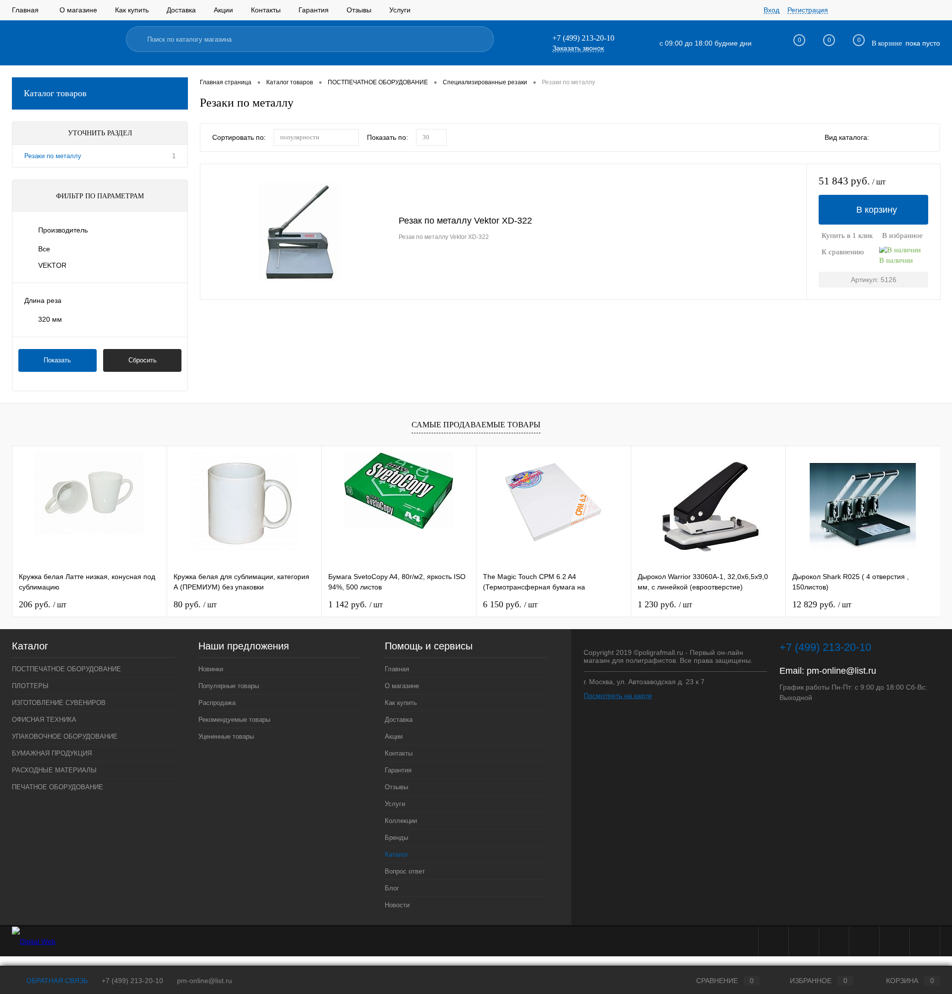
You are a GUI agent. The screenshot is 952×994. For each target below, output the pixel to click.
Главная (25, 10)
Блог (392, 888)
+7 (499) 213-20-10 (132, 981)
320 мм (50, 319)
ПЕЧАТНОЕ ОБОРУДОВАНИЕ (57, 787)
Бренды (396, 837)
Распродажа (217, 702)
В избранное (902, 235)
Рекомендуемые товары (234, 719)
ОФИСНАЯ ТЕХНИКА (44, 719)
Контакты (266, 10)
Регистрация (807, 10)
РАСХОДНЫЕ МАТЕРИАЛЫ (54, 770)
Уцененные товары (226, 736)
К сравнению (843, 252)
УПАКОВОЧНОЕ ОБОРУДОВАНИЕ (65, 736)
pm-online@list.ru (841, 671)
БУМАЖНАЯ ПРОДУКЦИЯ (52, 753)
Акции (223, 10)
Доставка (181, 10)
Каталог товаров (55, 93)
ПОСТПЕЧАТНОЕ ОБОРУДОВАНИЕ (66, 669)
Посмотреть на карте (618, 696)
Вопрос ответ (405, 871)
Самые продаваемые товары (476, 424)
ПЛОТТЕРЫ (30, 686)
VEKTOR (52, 265)
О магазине (78, 10)
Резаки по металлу (52, 156)
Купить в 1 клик (847, 235)
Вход (771, 10)
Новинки (210, 669)
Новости (397, 905)
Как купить (132, 10)
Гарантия (313, 10)
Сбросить (142, 360)
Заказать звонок (578, 48)
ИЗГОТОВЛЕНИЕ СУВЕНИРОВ (59, 702)
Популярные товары (228, 686)
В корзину (876, 210)
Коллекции (401, 820)
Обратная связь (56, 981)
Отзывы (359, 10)
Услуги (400, 10)
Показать (57, 360)
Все (44, 249)
